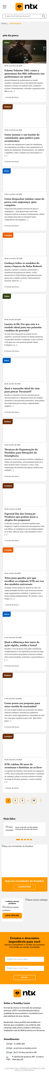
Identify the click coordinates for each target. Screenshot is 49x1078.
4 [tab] (28, 839)
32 (34, 801)
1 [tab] (18, 839)
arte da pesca (15, 23)
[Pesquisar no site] (43, 16)
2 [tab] (22, 839)
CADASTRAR (24, 887)
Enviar (24, 977)
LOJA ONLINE (12, 915)
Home (3, 23)
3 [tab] (25, 839)
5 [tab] (31, 839)
